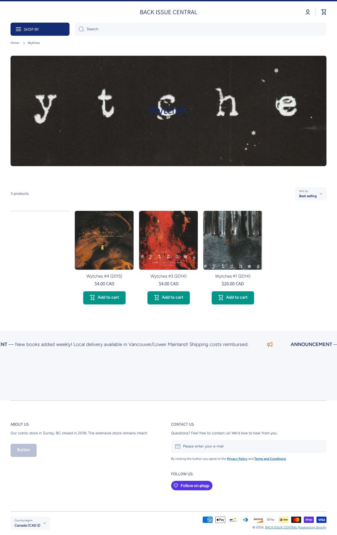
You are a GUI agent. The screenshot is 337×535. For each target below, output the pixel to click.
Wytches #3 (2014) (168, 276)
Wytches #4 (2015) (104, 276)
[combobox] (200, 29)
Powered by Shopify (312, 527)
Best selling (308, 196)
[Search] (79, 29)
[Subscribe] (319, 446)
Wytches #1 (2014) (232, 276)
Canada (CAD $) (27, 525)
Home (15, 43)
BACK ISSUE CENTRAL (281, 527)
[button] (323, 12)
